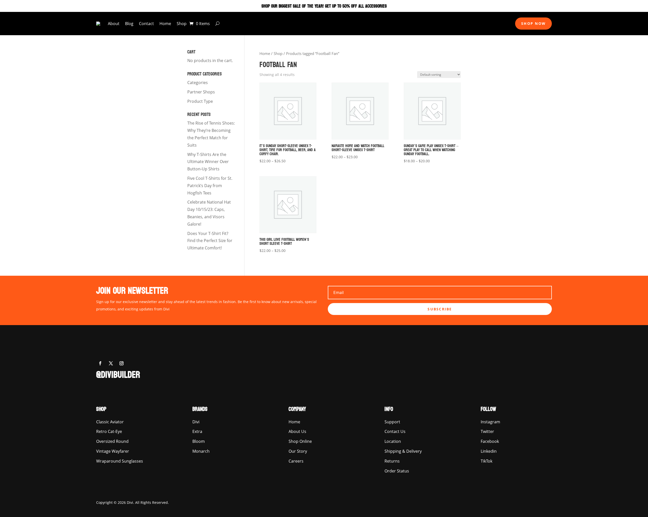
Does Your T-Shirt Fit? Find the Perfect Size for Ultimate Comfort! (209, 241)
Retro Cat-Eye (109, 431)
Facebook (490, 441)
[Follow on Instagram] (121, 363)
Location (392, 441)
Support (392, 422)
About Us (297, 431)
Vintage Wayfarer (112, 451)
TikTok (486, 461)
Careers (296, 461)
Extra (197, 431)
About (113, 23)
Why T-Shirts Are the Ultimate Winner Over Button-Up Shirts (208, 162)
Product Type (200, 101)
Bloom (198, 441)
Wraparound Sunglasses (119, 461)
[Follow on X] (111, 363)
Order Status (396, 471)
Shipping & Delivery (403, 451)
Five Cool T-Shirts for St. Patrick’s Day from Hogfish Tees (209, 185)
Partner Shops (201, 92)
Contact (146, 23)
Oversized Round (112, 441)
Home (165, 23)
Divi (195, 422)
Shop (182, 23)
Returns (392, 461)
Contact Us (395, 431)
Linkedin (489, 451)
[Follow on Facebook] (100, 363)
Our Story (298, 451)
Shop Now (533, 23)
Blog (129, 23)
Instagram (490, 422)
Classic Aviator (110, 422)
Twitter (487, 431)
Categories (197, 82)
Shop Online (300, 441)
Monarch (201, 451)
